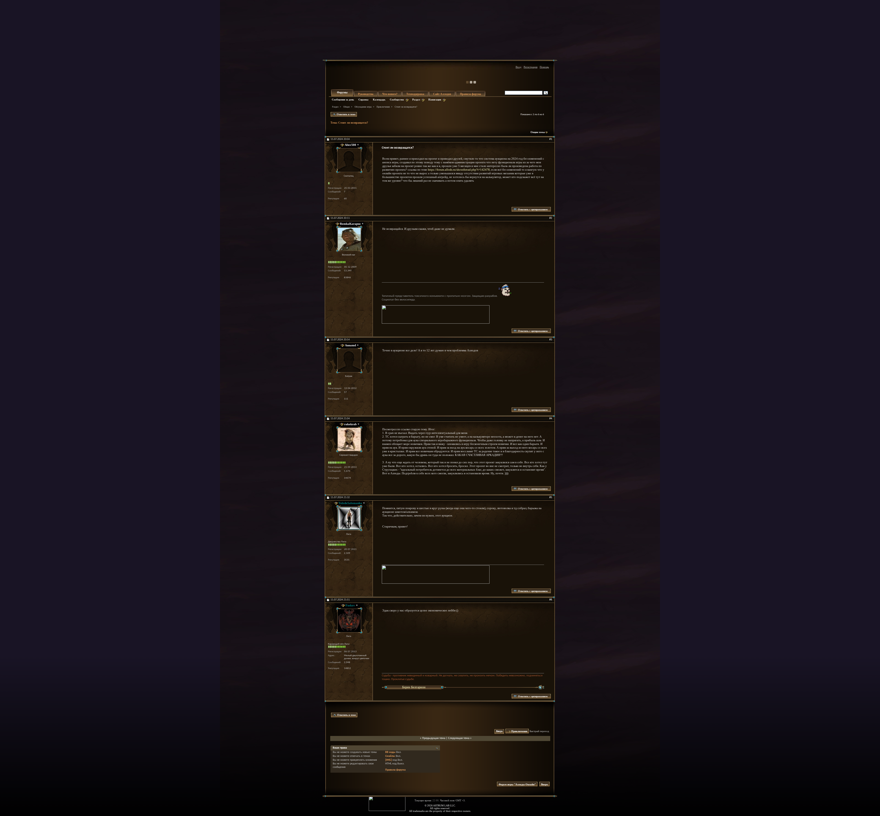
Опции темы (538, 132)
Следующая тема (458, 738)
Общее (346, 106)
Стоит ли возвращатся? (353, 122)
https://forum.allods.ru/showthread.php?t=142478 (459, 169)
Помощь (544, 67)
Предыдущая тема (433, 738)
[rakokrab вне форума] (348, 439)
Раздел (416, 99)
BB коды (390, 752)
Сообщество (397, 99)
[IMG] (388, 760)
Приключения (383, 106)
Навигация (434, 99)
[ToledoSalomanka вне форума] (348, 518)
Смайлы (390, 756)
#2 (550, 218)
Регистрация (530, 67)
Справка (363, 99)
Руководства (365, 94)
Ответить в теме (345, 114)
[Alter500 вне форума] (348, 160)
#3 (550, 339)
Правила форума (470, 94)
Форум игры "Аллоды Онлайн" (517, 784)
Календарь (379, 99)
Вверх (499, 731)
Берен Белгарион (414, 687)
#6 (550, 599)
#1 (550, 139)
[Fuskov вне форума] (348, 620)
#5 (550, 497)
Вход (518, 67)
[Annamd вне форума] (348, 360)
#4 (550, 418)
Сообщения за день (343, 99)
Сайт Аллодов (442, 94)
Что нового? (389, 94)
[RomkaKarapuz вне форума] (348, 239)
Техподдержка (415, 94)
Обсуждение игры (363, 106)
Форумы (342, 92)
